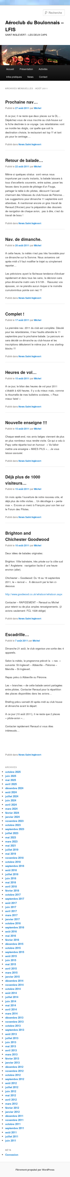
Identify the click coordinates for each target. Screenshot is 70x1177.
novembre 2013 (14, 1021)
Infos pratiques (14, 76)
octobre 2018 (13, 862)
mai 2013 (10, 1046)
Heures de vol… (21, 372)
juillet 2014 (11, 997)
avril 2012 (11, 1099)
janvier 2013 (12, 1062)
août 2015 (11, 956)
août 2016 (11, 931)
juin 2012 (10, 1091)
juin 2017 (10, 907)
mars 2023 (11, 841)
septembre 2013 (14, 1030)
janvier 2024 (12, 817)
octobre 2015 (13, 948)
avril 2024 (11, 804)
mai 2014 (10, 1005)
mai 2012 (10, 1095)
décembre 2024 (14, 788)
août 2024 (11, 792)
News (30, 76)
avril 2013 (11, 1050)
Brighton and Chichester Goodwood (27, 536)
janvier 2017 (12, 919)
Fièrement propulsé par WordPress (35, 1169)
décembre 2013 (14, 1017)
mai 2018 (10, 882)
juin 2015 (10, 960)
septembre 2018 (14, 866)
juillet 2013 (11, 1038)
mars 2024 (11, 808)
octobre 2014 (13, 989)
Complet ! (14, 314)
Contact (43, 76)
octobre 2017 (13, 894)
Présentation (26, 69)
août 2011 (11, 1132)
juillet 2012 (11, 1087)
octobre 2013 (13, 1025)
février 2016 (12, 940)
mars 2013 (11, 1054)
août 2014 (11, 993)
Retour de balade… (24, 160)
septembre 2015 (14, 952)
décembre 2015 (14, 944)
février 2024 (12, 813)
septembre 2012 (14, 1079)
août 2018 (11, 870)
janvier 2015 (12, 976)
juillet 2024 (11, 796)
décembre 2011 (14, 1116)
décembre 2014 (14, 980)
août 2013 (11, 1034)
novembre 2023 (14, 821)
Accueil (10, 69)
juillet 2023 (11, 833)
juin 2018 (10, 878)
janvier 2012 (12, 1112)
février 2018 (12, 890)
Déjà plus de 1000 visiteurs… (22, 480)
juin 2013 (10, 1042)
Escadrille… (17, 634)
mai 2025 (10, 780)
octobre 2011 (13, 1124)
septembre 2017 (14, 898)
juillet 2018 (11, 874)
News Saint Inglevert (29, 144)
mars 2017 (11, 915)
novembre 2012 (14, 1071)
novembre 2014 (14, 985)
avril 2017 (11, 911)
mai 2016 (10, 935)
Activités (43, 69)
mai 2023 (10, 837)
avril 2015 (11, 968)
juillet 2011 (11, 1136)
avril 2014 (11, 1009)
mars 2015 (11, 972)
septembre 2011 (14, 1128)
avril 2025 (11, 784)
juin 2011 (10, 1140)
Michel (37, 108)
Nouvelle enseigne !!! (26, 422)
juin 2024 (10, 800)
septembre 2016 (14, 927)
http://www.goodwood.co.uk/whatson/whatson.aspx (33, 594)
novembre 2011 (14, 1120)
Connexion (11, 1154)
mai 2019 (10, 853)
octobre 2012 (13, 1075)
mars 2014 (11, 1013)
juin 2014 (10, 1001)
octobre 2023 (13, 825)
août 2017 (11, 903)
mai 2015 (10, 964)
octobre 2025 (13, 772)
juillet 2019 (11, 849)
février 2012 (12, 1108)
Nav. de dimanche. (23, 239)
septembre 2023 (14, 829)
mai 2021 (10, 845)
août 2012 (11, 1083)
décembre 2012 (14, 1067)
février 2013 (12, 1058)
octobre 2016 (13, 923)
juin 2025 (10, 776)
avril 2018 (11, 886)
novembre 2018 (14, 858)
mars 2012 (11, 1103)
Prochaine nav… (21, 102)
